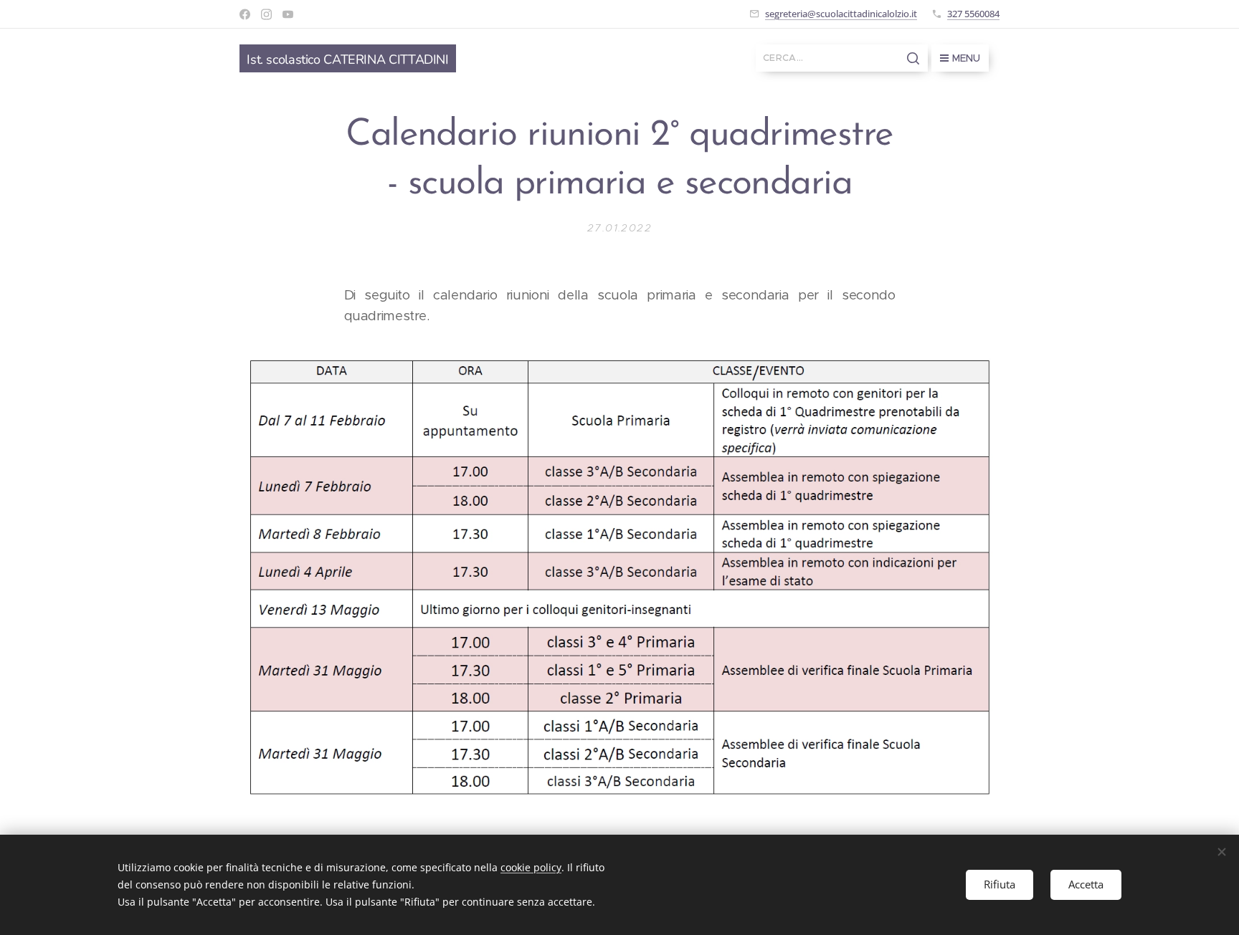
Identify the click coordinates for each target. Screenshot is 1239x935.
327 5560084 (973, 13)
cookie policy (530, 867)
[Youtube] (288, 14)
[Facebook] (245, 14)
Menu (966, 58)
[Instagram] (266, 14)
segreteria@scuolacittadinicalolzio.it (841, 13)
